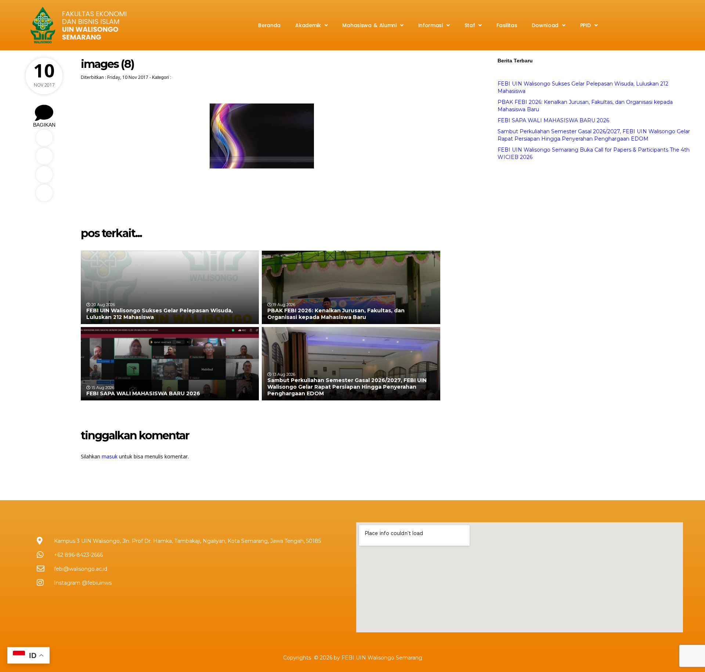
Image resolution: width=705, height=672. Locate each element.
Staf (469, 25)
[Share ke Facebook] (44, 138)
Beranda (269, 25)
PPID (585, 25)
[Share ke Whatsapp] (44, 174)
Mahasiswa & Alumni (369, 25)
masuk (110, 456)
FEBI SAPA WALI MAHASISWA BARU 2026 (143, 393)
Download (545, 25)
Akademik (308, 25)
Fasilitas (506, 25)
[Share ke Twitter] (44, 156)
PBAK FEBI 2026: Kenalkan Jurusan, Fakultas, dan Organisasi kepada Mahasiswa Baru (336, 313)
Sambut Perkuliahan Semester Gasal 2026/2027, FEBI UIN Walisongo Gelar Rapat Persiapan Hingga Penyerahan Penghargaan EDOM (347, 387)
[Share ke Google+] (44, 193)
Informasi (430, 25)
